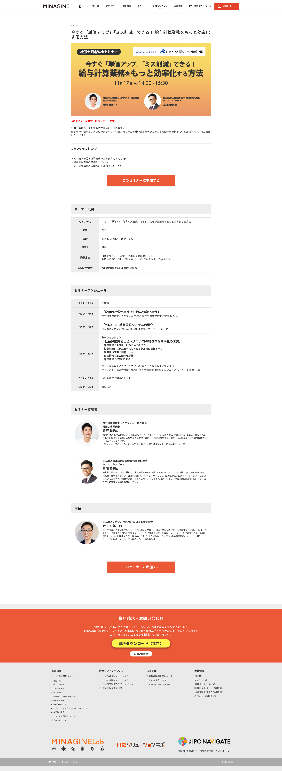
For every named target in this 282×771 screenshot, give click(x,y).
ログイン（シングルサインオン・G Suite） (70, 708)
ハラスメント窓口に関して (205, 696)
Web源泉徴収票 (59, 704)
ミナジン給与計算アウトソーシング (113, 676)
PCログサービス (60, 685)
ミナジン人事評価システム (157, 680)
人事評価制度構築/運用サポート (160, 676)
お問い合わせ (141, 653)
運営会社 (52, 762)
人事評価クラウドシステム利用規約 (208, 692)
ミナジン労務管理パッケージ (63, 716)
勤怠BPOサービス (59, 720)
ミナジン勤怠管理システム (62, 676)
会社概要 (198, 676)
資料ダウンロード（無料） (141, 643)
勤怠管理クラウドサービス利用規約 (208, 688)
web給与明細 (58, 701)
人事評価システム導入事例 (159, 685)
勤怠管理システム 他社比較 (64, 697)
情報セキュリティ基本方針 (205, 684)
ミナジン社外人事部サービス (111, 688)
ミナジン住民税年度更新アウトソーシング (116, 684)
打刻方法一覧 (58, 689)
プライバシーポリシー (203, 680)
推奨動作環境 (58, 712)
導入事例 (57, 693)
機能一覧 (57, 681)
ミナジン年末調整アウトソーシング (113, 680)
